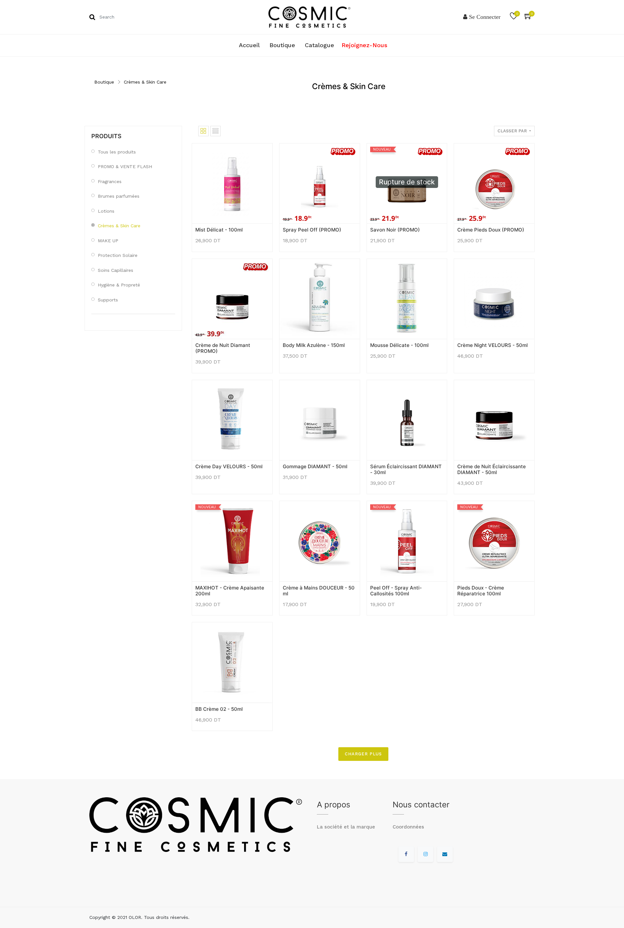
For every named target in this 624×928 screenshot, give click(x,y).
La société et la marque (346, 827)
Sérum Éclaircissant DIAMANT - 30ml (406, 469)
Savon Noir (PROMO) (395, 230)
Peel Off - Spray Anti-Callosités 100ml (396, 591)
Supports (108, 299)
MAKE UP (108, 240)
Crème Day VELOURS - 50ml (229, 466)
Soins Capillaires (115, 270)
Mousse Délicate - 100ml (399, 345)
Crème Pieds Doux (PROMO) (490, 230)
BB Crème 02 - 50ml (219, 709)
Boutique (104, 82)
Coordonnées (408, 827)
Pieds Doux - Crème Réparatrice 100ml (480, 591)
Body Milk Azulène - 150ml (314, 345)
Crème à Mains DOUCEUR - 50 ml (319, 591)
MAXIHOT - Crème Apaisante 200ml (229, 591)
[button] (200, 213)
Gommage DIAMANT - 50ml (315, 466)
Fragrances (110, 181)
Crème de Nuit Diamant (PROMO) (222, 348)
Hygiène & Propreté (119, 284)
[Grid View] (203, 131)
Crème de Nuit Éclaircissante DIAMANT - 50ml (491, 469)
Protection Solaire (117, 255)
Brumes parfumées (118, 196)
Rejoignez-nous (364, 45)
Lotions (106, 211)
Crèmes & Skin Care (145, 82)
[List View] (215, 131)
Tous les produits (117, 151)
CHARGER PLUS (363, 753)
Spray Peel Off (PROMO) (312, 230)
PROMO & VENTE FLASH (125, 166)
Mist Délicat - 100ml (219, 230)
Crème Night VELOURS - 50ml (492, 345)
